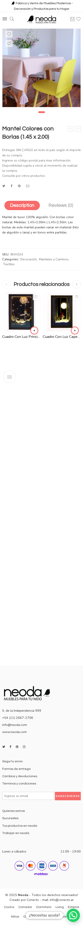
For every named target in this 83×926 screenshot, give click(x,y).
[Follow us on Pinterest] (17, 747)
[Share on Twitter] (3, 186)
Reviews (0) (60, 205)
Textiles (9, 264)
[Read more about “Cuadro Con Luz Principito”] (34, 331)
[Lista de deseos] (9, 34)
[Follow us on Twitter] (3, 747)
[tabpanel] (41, 69)
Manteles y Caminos (53, 259)
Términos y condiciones (19, 783)
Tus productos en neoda (19, 825)
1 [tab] (41, 112)
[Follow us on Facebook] (10, 747)
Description (22, 205)
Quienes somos (13, 810)
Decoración (28, 259)
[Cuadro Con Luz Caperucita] (62, 312)
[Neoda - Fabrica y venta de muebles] (42, 19)
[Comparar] (9, 43)
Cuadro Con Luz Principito (21, 336)
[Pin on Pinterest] (19, 186)
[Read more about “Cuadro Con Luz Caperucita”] (75, 331)
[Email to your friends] (27, 186)
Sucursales (10, 818)
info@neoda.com (14, 725)
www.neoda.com (14, 732)
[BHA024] (41, 67)
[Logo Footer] (28, 692)
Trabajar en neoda (15, 833)
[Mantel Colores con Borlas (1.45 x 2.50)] (78, 128)
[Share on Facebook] (11, 186)
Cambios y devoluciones (19, 776)
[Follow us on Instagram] (24, 747)
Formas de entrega (16, 769)
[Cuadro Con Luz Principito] (21, 312)
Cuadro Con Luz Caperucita (62, 336)
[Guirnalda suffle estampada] (70, 128)
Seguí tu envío (12, 761)
